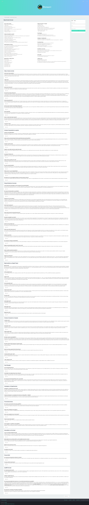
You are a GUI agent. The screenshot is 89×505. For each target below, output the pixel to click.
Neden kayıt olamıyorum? (8, 26)
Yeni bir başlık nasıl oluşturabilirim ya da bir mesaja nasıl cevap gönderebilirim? (16, 45)
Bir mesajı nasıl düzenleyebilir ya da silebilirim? (11, 46)
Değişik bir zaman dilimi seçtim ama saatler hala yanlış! (12, 37)
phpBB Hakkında (19, 471)
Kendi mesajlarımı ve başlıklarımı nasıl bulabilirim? (45, 46)
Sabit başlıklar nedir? (7, 64)
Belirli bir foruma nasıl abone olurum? (43, 51)
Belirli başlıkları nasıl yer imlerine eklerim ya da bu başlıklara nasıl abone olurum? (50, 50)
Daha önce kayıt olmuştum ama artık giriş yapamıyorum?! (12, 29)
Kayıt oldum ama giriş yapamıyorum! (9, 27)
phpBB (6, 502)
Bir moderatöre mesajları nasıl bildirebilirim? (10, 53)
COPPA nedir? (6, 25)
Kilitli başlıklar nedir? (7, 65)
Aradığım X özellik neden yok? (42, 60)
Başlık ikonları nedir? (7, 66)
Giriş (72, 20)
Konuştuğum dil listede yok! (8, 38)
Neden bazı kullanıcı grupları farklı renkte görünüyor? (45, 29)
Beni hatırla (74, 28)
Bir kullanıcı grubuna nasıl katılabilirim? (43, 27)
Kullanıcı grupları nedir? (41, 26)
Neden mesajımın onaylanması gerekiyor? (10, 55)
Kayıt (75, 20)
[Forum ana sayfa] (44, 7)
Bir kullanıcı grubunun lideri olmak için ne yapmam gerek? (46, 28)
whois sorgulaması (58, 482)
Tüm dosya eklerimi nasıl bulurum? (43, 56)
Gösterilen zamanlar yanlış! (8, 36)
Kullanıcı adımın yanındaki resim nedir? (10, 39)
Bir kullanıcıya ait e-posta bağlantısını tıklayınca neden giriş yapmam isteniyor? (16, 42)
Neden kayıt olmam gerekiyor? (9, 24)
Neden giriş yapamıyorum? (8, 28)
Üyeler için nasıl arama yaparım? (42, 45)
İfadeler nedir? (6, 61)
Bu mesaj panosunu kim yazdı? (42, 59)
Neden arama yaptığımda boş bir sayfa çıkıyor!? (45, 44)
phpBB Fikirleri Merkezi (48, 476)
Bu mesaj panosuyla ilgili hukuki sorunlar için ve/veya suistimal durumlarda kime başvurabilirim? (52, 61)
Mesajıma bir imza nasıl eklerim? (9, 47)
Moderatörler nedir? (40, 25)
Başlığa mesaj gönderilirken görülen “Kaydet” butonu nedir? (13, 54)
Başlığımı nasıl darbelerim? (8, 56)
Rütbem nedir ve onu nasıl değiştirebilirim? (10, 41)
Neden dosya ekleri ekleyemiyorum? (9, 51)
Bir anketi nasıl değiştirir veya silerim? (9, 49)
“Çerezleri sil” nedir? (7, 31)
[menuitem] (2, 1)
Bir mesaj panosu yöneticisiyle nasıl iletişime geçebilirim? (46, 62)
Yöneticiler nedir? (40, 24)
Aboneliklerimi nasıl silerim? (42, 52)
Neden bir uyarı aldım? (7, 52)
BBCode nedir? (6, 59)
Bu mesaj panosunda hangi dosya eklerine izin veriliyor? (46, 55)
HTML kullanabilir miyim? (8, 60)
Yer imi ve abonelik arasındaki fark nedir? (44, 49)
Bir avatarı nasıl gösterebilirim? (8, 40)
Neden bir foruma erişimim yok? (9, 50)
